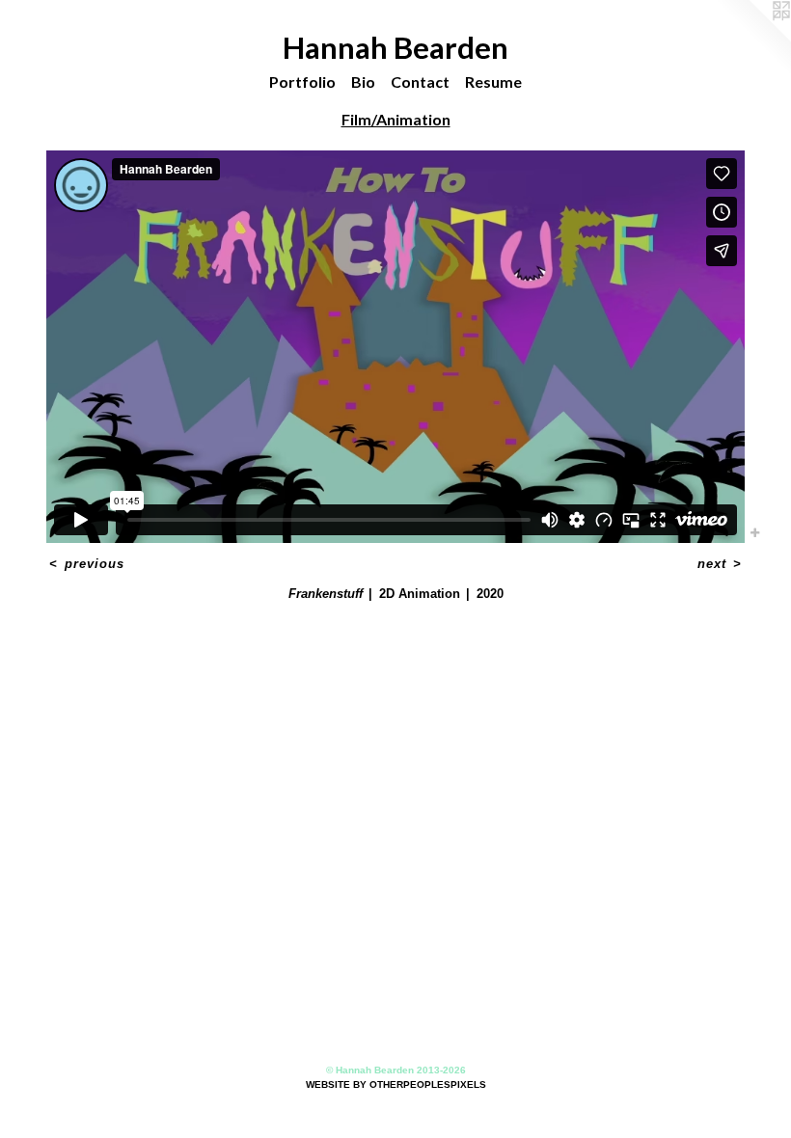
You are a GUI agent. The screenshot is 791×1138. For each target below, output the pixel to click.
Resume (493, 81)
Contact (420, 81)
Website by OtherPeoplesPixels (396, 1084)
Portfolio (302, 81)
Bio (363, 81)
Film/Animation (395, 119)
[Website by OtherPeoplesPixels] (752, 38)
